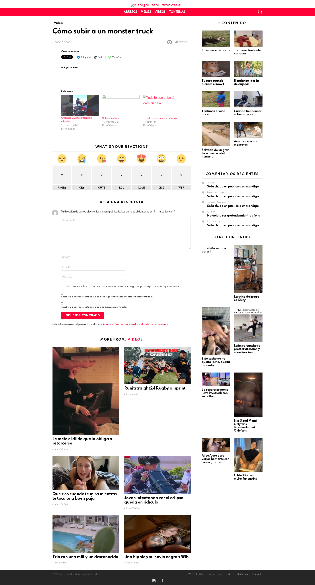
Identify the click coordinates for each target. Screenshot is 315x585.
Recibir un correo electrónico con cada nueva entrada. (94, 307)
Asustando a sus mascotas (245, 143)
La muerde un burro (216, 50)
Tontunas (177, 12)
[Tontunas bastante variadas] (248, 39)
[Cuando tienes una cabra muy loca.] (248, 99)
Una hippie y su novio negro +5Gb (156, 557)
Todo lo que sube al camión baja (160, 118)
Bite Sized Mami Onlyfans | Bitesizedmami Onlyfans (245, 425)
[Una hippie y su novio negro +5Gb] (157, 533)
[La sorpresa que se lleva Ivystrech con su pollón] (216, 379)
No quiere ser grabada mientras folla (233, 215)
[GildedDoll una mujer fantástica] (248, 455)
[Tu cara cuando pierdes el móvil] (216, 69)
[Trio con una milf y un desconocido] (85, 533)
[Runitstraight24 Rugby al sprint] (157, 365)
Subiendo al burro (111, 118)
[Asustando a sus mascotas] (248, 130)
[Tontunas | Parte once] (216, 99)
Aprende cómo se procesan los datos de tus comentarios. (136, 324)
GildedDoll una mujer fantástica (245, 477)
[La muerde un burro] (216, 39)
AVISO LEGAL (195, 574)
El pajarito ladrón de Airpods (246, 82)
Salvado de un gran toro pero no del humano (215, 153)
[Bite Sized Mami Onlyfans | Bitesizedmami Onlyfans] (248, 395)
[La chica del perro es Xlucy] (248, 269)
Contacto (257, 574)
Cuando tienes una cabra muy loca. (247, 113)
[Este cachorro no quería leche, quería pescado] (216, 331)
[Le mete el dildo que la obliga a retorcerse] (85, 391)
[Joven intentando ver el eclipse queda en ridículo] (157, 475)
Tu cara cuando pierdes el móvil (213, 82)
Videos (160, 12)
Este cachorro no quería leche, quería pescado (216, 362)
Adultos (130, 12)
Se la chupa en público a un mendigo (233, 186)
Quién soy (242, 574)
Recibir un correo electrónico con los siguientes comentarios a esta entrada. (107, 297)
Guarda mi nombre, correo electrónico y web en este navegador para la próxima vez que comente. (123, 286)
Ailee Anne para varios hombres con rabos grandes (215, 459)
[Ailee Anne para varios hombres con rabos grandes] (216, 445)
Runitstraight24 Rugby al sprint (154, 388)
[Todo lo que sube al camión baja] (162, 105)
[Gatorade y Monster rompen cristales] (80, 105)
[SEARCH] (260, 12)
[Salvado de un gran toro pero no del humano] (216, 134)
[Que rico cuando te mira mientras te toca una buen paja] (85, 473)
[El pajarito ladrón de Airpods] (248, 69)
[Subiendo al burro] (121, 105)
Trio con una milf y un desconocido (85, 557)
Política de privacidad (220, 574)
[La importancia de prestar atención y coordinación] (248, 324)
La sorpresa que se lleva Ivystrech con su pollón (215, 393)
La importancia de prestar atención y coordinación (247, 349)
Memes (146, 12)
